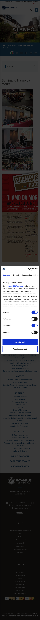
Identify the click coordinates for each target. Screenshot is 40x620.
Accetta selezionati (20, 349)
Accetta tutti (20, 342)
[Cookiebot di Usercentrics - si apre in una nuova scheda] (28, 269)
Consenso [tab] (6, 275)
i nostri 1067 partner (15, 286)
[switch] (34, 319)
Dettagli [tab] (16, 275)
